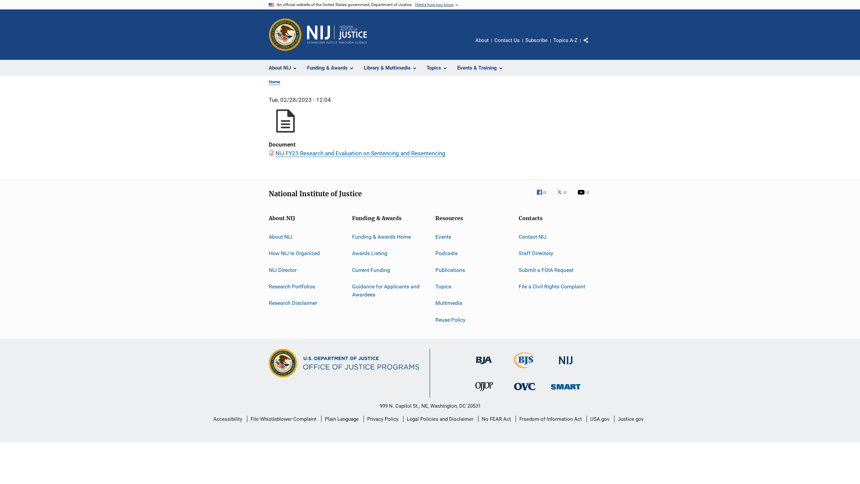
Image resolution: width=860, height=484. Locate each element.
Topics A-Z (565, 40)
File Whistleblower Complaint (283, 419)
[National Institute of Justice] (565, 365)
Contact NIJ (533, 237)
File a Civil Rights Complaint (552, 286)
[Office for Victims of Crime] (524, 391)
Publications (450, 270)
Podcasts (446, 253)
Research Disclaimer (293, 303)
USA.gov (599, 419)
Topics (443, 286)
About (482, 40)
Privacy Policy (382, 419)
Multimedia (448, 303)
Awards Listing (369, 253)
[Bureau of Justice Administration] (484, 365)
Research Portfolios (292, 286)
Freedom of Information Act (550, 419)
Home (274, 81)
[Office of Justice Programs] (285, 34)
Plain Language (342, 419)
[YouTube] (584, 197)
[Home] (337, 35)
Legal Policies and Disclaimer (440, 419)
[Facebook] (544, 197)
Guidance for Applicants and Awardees (386, 290)
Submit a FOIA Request (546, 270)
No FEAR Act (496, 419)
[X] (564, 197)
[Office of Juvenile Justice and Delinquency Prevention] (484, 392)
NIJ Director (283, 270)
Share (591, 45)
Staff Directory (536, 253)
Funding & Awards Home (381, 237)
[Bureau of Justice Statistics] (525, 369)
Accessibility (227, 419)
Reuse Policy (450, 320)
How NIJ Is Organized (294, 253)
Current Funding (371, 270)
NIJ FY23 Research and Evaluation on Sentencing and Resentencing (360, 153)
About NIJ (280, 237)
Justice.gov (631, 419)
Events (443, 237)
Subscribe (536, 40)
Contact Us (507, 40)
